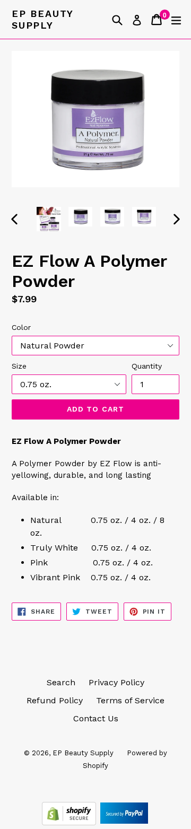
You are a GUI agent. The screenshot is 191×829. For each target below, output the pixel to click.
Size (19, 366)
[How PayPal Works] (124, 822)
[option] (49, 219)
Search (61, 682)
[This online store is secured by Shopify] (70, 822)
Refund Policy (55, 700)
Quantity (147, 366)
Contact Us (95, 718)
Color (21, 327)
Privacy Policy (116, 682)
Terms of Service (130, 700)
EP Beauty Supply (42, 19)
